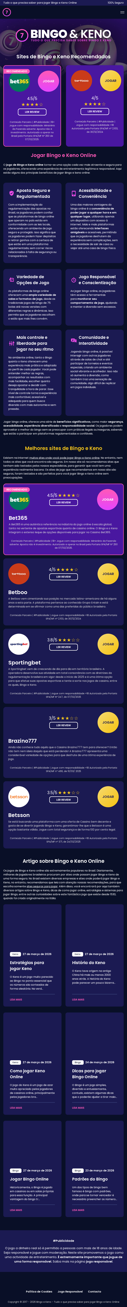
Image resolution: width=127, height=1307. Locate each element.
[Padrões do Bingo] (94, 1142)
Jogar (48, 81)
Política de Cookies (39, 1291)
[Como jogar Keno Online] (32, 1033)
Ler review (32, 112)
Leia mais (16, 999)
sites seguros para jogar (42, 886)
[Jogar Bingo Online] (32, 1142)
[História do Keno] (94, 925)
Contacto (94, 1291)
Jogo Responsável (70, 1291)
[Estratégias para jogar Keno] (32, 925)
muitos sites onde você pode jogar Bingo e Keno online (64, 458)
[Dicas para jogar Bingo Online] (94, 1033)
